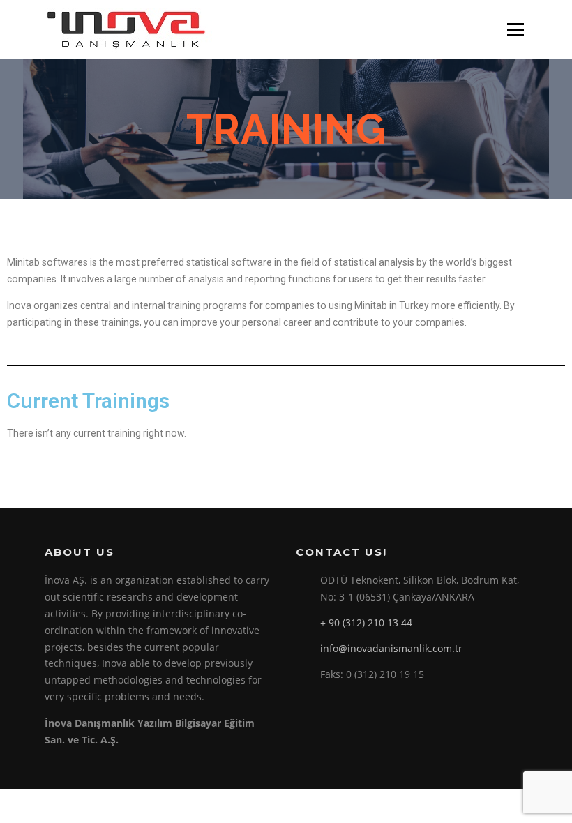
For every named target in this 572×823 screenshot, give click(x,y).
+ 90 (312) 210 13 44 (366, 622)
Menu (515, 29)
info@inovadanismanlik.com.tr (391, 648)
